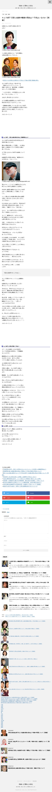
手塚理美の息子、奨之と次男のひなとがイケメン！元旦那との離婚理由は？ (24, 469)
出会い (2, 708)
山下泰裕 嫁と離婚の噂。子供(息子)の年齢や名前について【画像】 (24, 636)
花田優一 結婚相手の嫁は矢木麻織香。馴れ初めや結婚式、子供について (23, 480)
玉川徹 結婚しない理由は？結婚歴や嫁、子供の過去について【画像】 (28, 572)
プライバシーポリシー (27, 781)
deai (8, 512)
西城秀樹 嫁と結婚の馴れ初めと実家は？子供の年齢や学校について (22, 471)
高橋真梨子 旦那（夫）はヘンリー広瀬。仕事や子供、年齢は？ (23, 658)
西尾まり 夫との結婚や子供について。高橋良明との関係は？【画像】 (20, 616)
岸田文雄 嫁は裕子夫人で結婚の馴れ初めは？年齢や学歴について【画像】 (18, 697)
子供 (4, 508)
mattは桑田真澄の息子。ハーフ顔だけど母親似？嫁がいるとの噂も (22, 478)
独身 (2, 723)
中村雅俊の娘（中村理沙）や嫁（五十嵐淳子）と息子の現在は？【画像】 (25, 643)
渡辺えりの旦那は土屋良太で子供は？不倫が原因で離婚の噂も (21, 80)
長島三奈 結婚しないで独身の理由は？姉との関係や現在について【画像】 (29, 605)
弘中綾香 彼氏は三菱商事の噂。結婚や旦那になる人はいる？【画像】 (17, 701)
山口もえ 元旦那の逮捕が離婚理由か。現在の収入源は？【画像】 (19, 614)
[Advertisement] (11, 127)
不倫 (2, 704)
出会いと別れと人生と (26, 5)
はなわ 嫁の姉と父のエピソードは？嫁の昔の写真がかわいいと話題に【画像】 (27, 689)
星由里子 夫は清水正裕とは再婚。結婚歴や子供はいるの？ (20, 476)
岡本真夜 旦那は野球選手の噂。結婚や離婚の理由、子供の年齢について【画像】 (27, 621)
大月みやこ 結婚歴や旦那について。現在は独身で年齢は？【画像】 (24, 628)
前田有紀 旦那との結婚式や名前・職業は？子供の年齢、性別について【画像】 (19, 700)
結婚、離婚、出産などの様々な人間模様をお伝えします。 (26, 786)
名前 (5, 536)
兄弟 (2, 705)
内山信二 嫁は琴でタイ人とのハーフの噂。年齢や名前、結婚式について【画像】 (19, 698)
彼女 (2, 716)
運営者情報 (35, 781)
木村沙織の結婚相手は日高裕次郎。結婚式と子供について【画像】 (22, 484)
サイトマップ (19, 781)
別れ (2, 709)
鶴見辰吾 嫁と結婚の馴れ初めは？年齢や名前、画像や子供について (16, 702)
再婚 (2, 707)
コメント (5, 520)
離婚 (8, 508)
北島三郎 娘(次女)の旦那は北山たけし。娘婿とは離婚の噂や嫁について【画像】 (27, 666)
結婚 (6, 508)
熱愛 (2, 721)
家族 (2, 715)
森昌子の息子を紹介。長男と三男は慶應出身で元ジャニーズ (20, 486)
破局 (2, 724)
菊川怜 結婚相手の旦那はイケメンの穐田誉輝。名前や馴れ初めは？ (22, 482)
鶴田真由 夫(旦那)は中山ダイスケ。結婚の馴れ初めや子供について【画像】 (26, 674)
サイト (5, 545)
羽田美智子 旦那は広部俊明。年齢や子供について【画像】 (22, 651)
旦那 (2, 719)
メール (5, 540)
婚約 (2, 711)
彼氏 (2, 717)
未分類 (2, 720)
